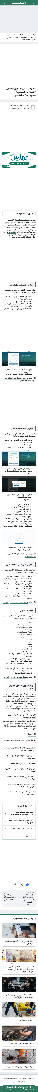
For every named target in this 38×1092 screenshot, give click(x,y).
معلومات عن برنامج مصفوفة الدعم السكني (10, 897)
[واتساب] (16, 885)
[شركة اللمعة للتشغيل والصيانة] (19, 1036)
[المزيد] (10, 885)
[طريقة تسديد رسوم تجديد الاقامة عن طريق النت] (19, 741)
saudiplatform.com (28, 701)
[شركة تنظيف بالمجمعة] (19, 1012)
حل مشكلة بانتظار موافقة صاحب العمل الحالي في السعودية (28, 899)
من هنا (23, 299)
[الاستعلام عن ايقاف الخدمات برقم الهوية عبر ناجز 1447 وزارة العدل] (19, 749)
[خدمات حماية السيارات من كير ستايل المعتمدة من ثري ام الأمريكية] (19, 988)
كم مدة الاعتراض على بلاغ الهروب (16, 677)
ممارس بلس (12, 290)
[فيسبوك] (27, 885)
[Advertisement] (19, 65)
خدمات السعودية (20, 35)
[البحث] (4, 3)
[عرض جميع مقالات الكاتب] (33, 106)
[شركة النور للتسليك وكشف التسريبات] (19, 1059)
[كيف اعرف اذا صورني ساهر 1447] (19, 763)
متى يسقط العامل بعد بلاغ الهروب (15, 602)
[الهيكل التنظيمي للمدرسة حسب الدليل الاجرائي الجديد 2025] (19, 785)
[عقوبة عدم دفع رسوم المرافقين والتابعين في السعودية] (19, 777)
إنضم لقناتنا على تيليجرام (17, 1087)
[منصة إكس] (21, 885)
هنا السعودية (11, 232)
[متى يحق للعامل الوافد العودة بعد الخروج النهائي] (19, 769)
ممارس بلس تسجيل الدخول (25, 220)
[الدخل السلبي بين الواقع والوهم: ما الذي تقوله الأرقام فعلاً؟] (19, 934)
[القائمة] (34, 3)
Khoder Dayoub (16, 105)
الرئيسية (32, 35)
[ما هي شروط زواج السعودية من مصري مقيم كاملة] (19, 756)
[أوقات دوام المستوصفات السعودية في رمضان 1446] (19, 793)
